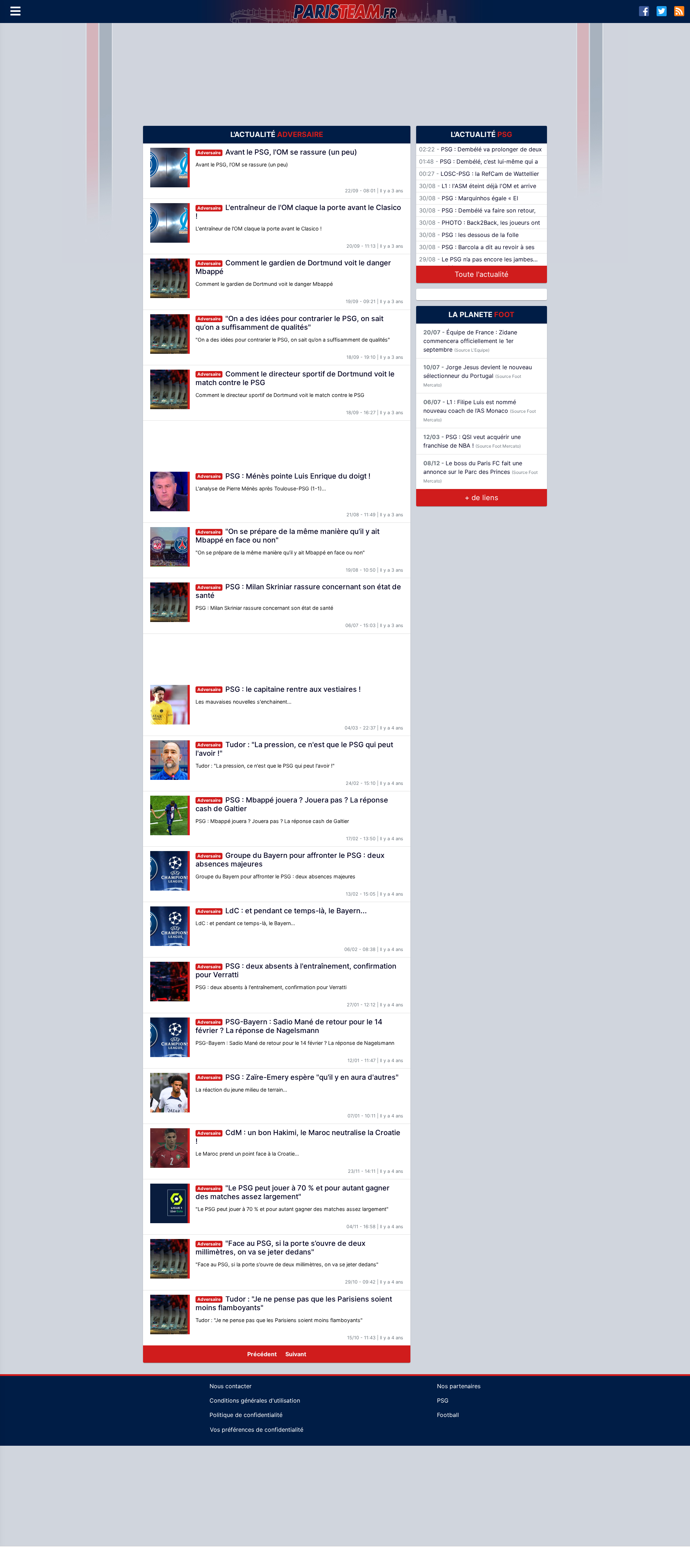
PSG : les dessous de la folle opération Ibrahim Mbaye (469, 239)
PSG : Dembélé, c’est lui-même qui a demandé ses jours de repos (478, 166)
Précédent (262, 1354)
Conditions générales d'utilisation (255, 1400)
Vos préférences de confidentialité (256, 1429)
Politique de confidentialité (246, 1414)
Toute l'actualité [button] (482, 274)
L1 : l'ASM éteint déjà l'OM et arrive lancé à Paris (477, 190)
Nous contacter (231, 1386)
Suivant (295, 1354)
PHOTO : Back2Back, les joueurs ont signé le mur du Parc (479, 227)
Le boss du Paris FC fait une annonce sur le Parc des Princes (480, 471)
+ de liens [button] (481, 497)
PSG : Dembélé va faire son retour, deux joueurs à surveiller (477, 215)
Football (448, 1414)
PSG (442, 1400)
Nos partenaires (458, 1386)
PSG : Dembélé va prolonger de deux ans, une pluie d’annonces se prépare (480, 153)
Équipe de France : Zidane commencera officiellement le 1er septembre (470, 341)
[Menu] (15, 11)
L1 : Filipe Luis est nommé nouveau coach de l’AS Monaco (479, 410)
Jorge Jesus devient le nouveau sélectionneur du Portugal (477, 376)
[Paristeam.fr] (345, 11)
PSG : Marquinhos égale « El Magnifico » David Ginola (468, 202)
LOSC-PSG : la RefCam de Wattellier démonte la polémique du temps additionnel (479, 178)
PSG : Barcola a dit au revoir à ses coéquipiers (476, 251)
